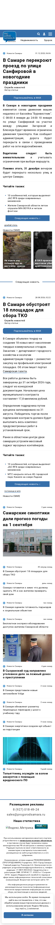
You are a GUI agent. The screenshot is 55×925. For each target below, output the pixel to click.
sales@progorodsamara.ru (26, 814)
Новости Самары (14, 53)
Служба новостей (14, 87)
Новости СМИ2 (11, 230)
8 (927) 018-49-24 (26, 809)
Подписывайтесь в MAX (27, 97)
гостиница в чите (12, 491)
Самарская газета (15, 371)
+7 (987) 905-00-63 (24, 870)
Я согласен (28, 915)
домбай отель (10, 225)
